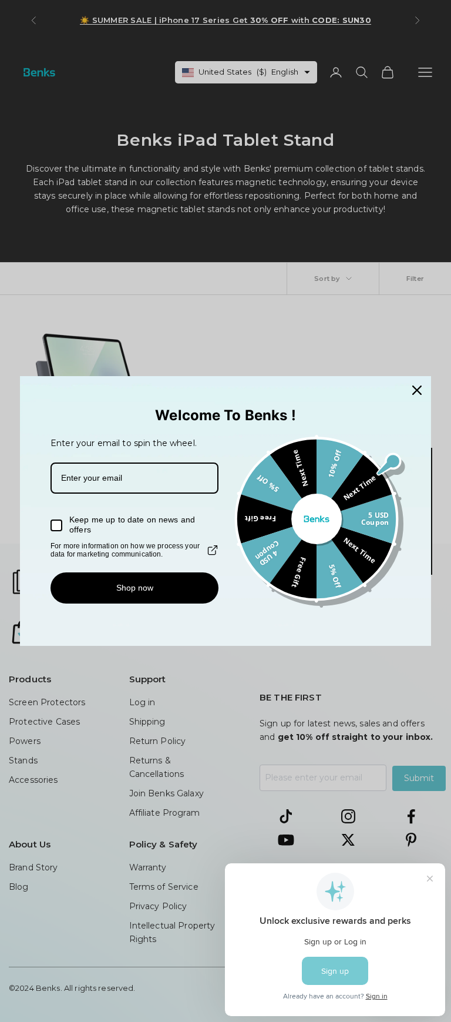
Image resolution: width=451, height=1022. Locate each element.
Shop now (134, 587)
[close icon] (417, 390)
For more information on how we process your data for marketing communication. (125, 550)
